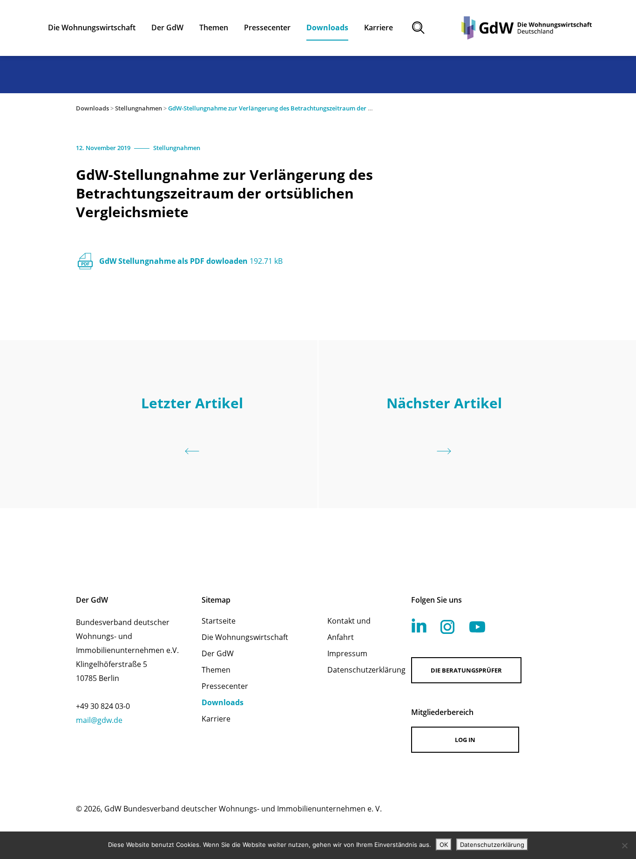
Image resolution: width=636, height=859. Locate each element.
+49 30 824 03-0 (103, 706)
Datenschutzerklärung (357, 670)
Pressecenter (225, 686)
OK (444, 844)
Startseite (219, 621)
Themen (216, 670)
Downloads (92, 108)
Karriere (216, 719)
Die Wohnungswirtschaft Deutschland (526, 28)
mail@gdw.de (99, 720)
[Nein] (624, 845)
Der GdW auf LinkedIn (419, 625)
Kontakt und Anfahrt (349, 629)
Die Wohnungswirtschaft (245, 637)
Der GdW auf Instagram (447, 627)
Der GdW (218, 653)
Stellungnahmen (138, 108)
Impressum (347, 653)
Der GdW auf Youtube (477, 627)
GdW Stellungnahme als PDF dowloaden (191, 261)
